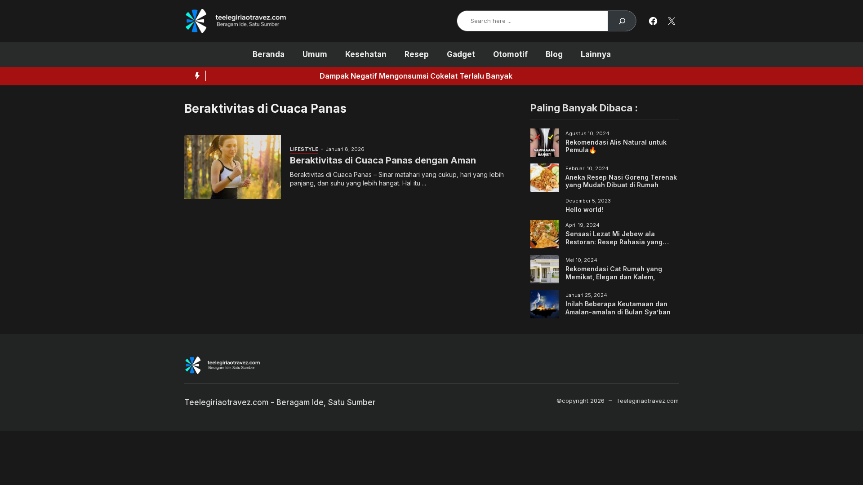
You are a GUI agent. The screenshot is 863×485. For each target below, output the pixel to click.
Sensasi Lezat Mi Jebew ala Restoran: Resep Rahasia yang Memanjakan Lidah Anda (614, 241)
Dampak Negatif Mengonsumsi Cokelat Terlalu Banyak (332, 75)
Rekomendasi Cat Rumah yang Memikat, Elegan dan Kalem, (613, 273)
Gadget (461, 54)
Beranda (269, 54)
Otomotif (510, 54)
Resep (417, 54)
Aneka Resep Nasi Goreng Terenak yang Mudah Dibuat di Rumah (621, 181)
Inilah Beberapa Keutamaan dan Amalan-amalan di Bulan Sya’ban (618, 308)
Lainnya (596, 54)
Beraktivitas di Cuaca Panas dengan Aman (383, 160)
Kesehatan (366, 54)
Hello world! (584, 209)
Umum (314, 54)
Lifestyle (304, 149)
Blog (554, 54)
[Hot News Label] (195, 76)
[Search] (622, 21)
